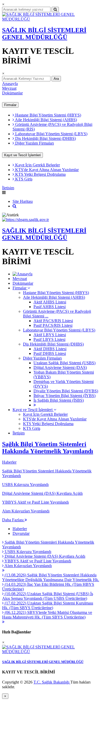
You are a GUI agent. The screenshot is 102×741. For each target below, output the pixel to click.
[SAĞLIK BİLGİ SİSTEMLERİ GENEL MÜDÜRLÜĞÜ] (51, 19)
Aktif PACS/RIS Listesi (53, 320)
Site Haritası (23, 201)
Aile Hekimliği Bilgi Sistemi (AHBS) (45, 120)
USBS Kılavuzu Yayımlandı (27, 551)
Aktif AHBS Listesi (49, 302)
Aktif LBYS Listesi (49, 335)
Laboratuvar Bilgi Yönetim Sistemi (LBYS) (50, 134)
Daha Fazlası (13, 520)
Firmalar (10, 105)
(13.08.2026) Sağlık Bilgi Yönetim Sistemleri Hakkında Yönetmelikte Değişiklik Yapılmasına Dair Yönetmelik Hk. (50, 577)
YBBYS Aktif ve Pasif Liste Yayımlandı (37, 561)
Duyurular (21, 533)
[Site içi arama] (14, 206)
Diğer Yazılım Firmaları (34, 143)
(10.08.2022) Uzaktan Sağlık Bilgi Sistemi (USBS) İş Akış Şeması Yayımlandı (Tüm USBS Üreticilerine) (47, 596)
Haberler (9, 462)
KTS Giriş (23, 179)
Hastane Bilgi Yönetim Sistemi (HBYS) (47, 115)
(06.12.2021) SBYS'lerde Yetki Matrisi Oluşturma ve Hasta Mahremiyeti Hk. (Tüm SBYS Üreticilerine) (47, 614)
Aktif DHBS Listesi (49, 349)
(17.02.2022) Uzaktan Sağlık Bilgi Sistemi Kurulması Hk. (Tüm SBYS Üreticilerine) (47, 605)
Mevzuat (9, 88)
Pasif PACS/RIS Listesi (52, 325)
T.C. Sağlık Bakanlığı (51, 682)
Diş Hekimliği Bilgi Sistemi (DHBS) (45, 138)
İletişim (8, 188)
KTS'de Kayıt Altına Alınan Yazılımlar (46, 169)
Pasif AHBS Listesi (49, 306)
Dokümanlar (12, 93)
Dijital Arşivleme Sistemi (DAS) (60, 367)
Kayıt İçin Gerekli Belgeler (37, 165)
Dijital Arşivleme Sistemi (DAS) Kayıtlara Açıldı (44, 556)
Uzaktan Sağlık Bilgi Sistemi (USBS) (64, 363)
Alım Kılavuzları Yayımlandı (28, 565)
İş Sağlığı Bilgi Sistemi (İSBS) (58, 400)
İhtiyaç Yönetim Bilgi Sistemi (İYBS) (64, 395)
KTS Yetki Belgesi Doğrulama (40, 174)
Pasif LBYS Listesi (49, 339)
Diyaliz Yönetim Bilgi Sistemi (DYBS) (65, 391)
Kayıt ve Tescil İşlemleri (22, 155)
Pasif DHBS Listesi (49, 353)
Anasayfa (10, 83)
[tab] (51, 495)
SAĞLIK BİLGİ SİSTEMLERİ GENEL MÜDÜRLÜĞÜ (44, 34)
